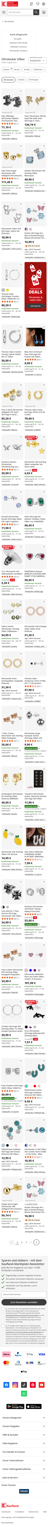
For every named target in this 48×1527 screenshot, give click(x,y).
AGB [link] (44, 1512)
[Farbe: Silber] (3, 290)
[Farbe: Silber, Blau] (26, 1145)
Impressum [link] (6, 1512)
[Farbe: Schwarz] (26, 1027)
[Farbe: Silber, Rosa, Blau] (26, 229)
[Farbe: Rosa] (26, 970)
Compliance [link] (19, 1512)
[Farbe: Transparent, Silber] (30, 1145)
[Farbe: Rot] (35, 1086)
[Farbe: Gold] (7, 290)
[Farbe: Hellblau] (3, 1145)
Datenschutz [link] (34, 1512)
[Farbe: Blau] (30, 970)
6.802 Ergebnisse (9, 62)
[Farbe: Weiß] (30, 1086)
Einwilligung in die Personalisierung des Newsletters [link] (23, 1332)
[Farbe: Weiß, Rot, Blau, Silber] (30, 1027)
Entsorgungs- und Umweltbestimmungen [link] (17, 1517)
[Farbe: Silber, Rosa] (35, 1145)
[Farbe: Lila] (35, 970)
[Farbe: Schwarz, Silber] (3, 907)
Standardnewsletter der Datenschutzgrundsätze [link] (22, 1315)
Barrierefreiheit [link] (7, 1522)
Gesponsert (6, 112)
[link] (31, 4)
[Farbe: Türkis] (26, 1086)
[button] (6, 69)
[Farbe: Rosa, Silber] (30, 229)
